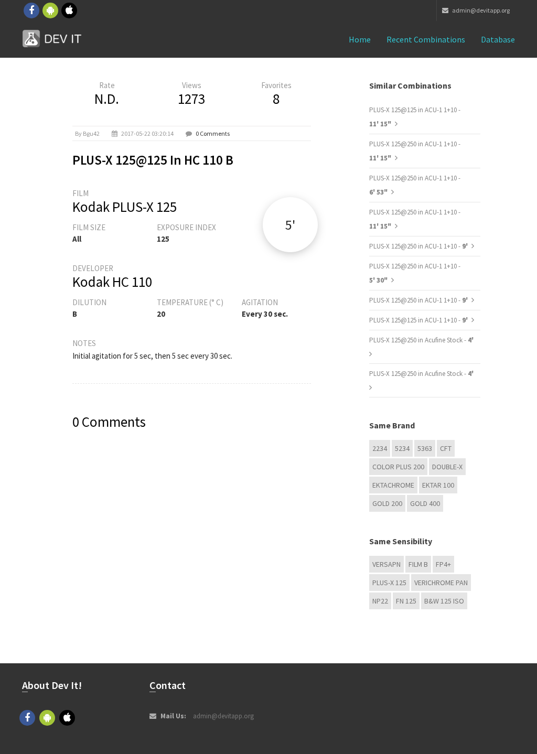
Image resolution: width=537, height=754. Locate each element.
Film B (418, 564)
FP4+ (443, 564)
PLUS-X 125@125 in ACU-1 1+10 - (419, 320)
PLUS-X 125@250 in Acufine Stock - (421, 340)
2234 (379, 448)
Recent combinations (425, 39)
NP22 (380, 601)
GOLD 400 (425, 503)
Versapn (386, 564)
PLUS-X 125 (389, 582)
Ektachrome (393, 485)
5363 (424, 448)
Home (360, 39)
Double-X (447, 466)
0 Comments (213, 133)
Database (498, 39)
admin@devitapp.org (480, 10)
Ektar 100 (438, 485)
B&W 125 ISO (444, 601)
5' (290, 224)
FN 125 (406, 601)
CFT (446, 448)
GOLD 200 (387, 503)
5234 (402, 448)
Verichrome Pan (441, 582)
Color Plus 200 (398, 466)
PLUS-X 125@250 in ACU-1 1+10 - (419, 246)
